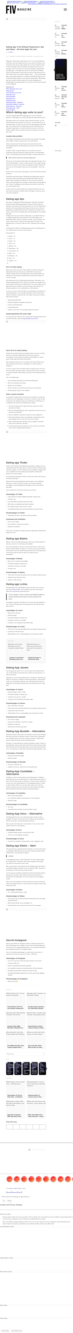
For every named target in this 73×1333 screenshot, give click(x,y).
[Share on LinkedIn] (36, 1127)
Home (7, 56)
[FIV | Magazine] (18, 10)
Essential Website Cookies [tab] (7, 1226)
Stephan (11, 52)
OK (4, 1200)
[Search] (60, 10)
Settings (9, 1200)
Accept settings (5, 1330)
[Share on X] (16, 1127)
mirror (18, 589)
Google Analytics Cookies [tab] (6, 1258)
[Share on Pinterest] (29, 1127)
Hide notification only (17, 1330)
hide (13, 87)
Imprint (15, 1188)
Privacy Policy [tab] (3, 1318)
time (14, 589)
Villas (19, 1192)
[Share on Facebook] (9, 1127)
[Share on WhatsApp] (23, 1127)
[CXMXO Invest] (21, 1192)
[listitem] (9, 1180)
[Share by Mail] (42, 1127)
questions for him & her (32, 318)
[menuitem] (60, 10)
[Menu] (64, 10)
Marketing (14, 1192)
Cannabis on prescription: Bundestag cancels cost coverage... (40, 4)
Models (9, 1192)
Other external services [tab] (6, 1271)
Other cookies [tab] (3, 1305)
